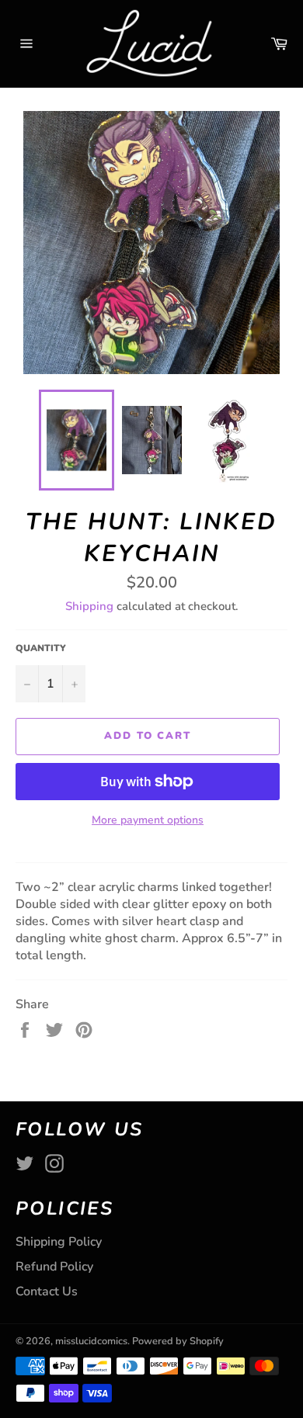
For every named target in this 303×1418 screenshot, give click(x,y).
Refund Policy (54, 1266)
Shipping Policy (59, 1241)
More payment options (148, 820)
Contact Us (47, 1291)
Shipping (89, 606)
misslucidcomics (91, 1341)
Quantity (41, 648)
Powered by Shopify (178, 1341)
